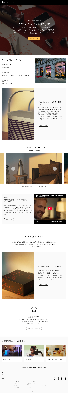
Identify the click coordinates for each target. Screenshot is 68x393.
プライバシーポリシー (34, 381)
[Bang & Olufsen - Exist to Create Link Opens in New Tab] (3, 3)
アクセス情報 (44, 125)
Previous (13, 169)
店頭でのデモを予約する (24, 75)
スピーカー (20, 383)
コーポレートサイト (47, 383)
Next (55, 169)
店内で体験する (35, 39)
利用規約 (34, 387)
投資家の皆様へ (47, 385)
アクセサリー (20, 387)
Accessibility (34, 386)
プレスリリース (47, 381)
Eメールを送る (14, 75)
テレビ (20, 385)
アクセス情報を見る (6, 75)
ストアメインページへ (10, 2)
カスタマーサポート (47, 387)
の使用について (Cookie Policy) (33, 384)
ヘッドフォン (20, 381)
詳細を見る (10, 219)
